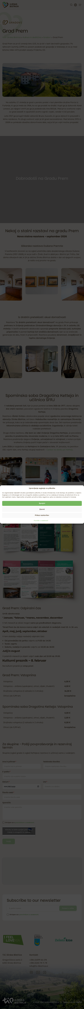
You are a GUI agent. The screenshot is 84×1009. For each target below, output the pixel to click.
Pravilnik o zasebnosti (41, 520)
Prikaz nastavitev (42, 515)
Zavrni (42, 509)
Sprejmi (42, 503)
